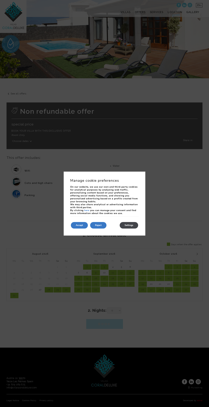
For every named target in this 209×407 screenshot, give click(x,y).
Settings (129, 225)
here (86, 210)
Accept (79, 225)
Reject (98, 225)
